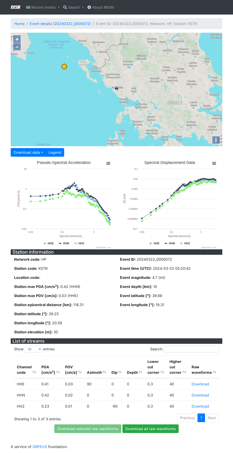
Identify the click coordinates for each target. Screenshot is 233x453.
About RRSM (102, 7)
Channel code (24, 370)
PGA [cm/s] (48, 370)
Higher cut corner (176, 367)
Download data (27, 152)
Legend (54, 152)
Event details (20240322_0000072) (60, 23)
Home (19, 23)
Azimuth (94, 372)
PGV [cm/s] (71, 370)
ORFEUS (40, 446)
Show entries (34, 349)
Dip (114, 372)
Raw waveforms (202, 370)
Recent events (43, 7)
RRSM (15, 7)
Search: (156, 349)
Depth (132, 372)
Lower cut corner (153, 367)
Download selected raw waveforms (87, 428)
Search (74, 7)
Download (200, 384)
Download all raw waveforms (150, 428)
